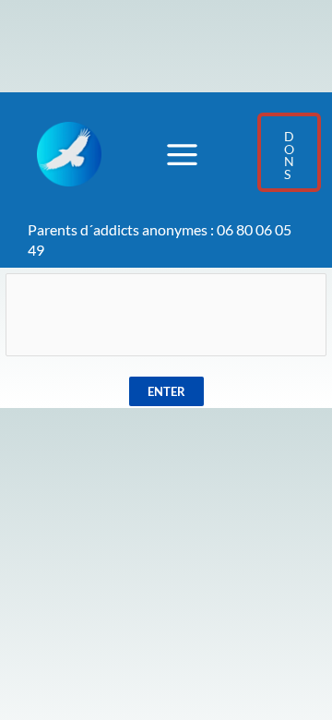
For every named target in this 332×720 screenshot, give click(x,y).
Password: (166, 242)
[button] (289, 152)
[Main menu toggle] (182, 154)
